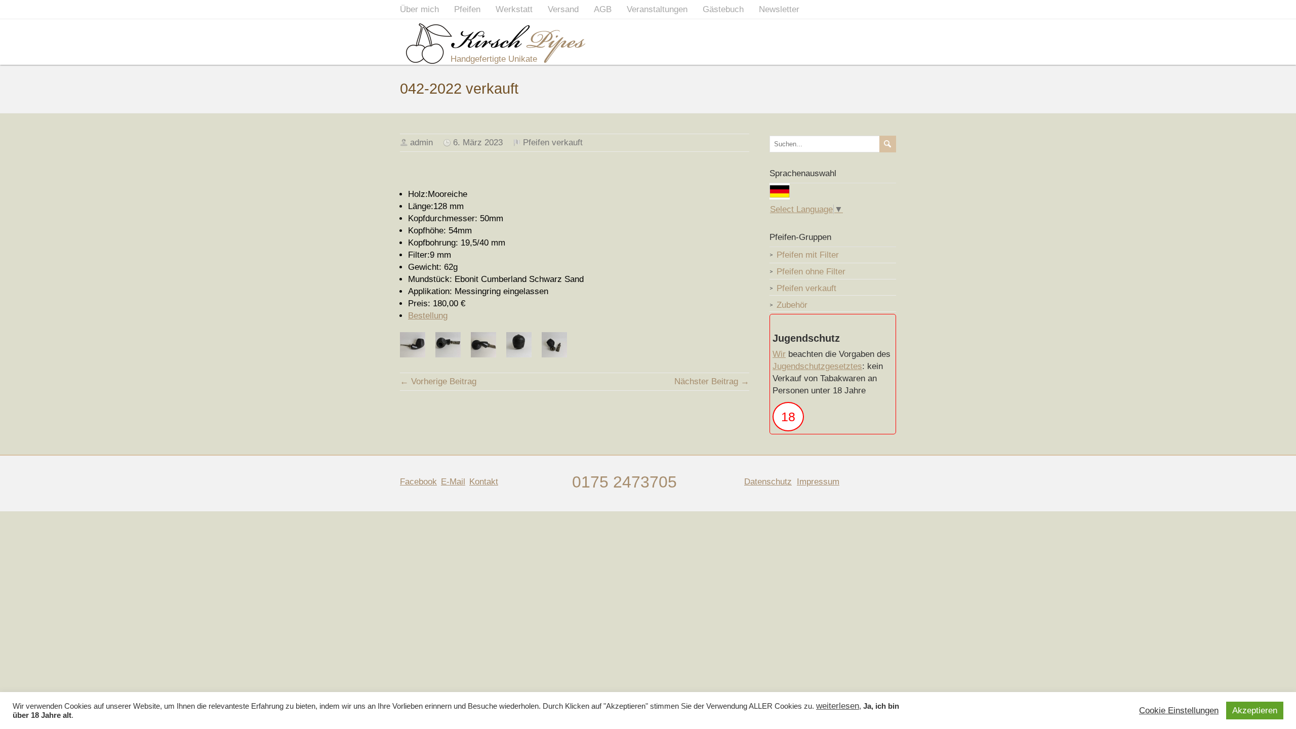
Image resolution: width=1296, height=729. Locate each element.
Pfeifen (467, 9)
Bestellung (428, 315)
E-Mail (453, 482)
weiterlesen (837, 706)
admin (421, 142)
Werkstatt (514, 9)
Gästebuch (723, 9)
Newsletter (779, 9)
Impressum (818, 482)
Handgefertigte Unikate (494, 59)
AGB (603, 9)
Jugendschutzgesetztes (817, 366)
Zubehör (792, 305)
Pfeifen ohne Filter (811, 271)
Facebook (418, 482)
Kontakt (483, 482)
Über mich (419, 9)
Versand (563, 9)
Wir (779, 354)
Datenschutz (768, 482)
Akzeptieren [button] (1254, 710)
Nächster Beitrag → (711, 381)
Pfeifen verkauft (553, 142)
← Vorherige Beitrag (438, 381)
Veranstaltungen (657, 9)
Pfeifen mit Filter (808, 255)
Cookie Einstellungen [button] (1179, 710)
